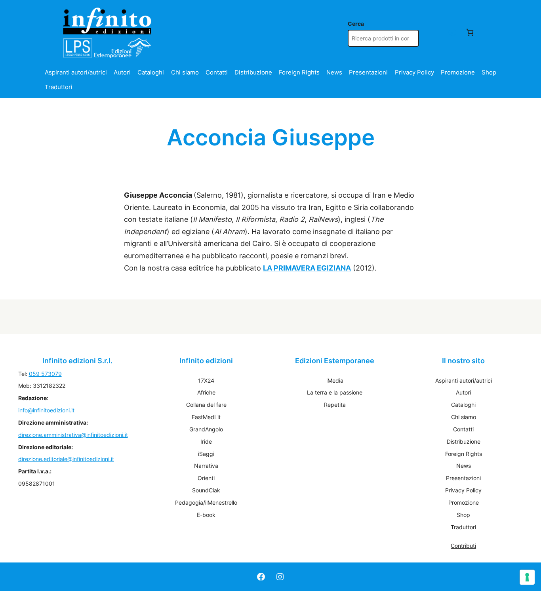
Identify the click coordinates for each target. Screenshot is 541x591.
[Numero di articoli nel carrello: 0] (470, 32)
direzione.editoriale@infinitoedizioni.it (66, 459)
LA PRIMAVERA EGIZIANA (307, 268)
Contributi (463, 545)
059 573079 (45, 373)
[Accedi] (452, 32)
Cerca (356, 23)
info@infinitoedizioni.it (46, 410)
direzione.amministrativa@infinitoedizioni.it (73, 434)
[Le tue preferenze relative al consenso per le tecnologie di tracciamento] (527, 577)
